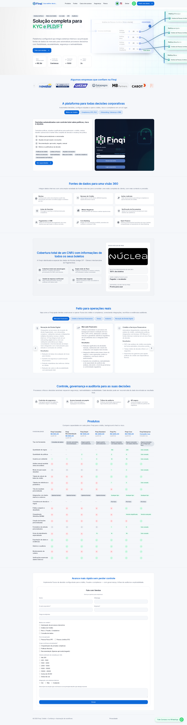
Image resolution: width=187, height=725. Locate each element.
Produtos (68, 3)
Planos (105, 3)
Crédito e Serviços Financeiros (82, 318)
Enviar (93, 702)
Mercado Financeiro (61, 318)
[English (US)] (121, 3)
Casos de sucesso (86, 3)
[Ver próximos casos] (151, 348)
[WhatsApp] (134, 3)
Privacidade (113, 718)
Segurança (97, 3)
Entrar (127, 3)
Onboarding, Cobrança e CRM (111, 112)
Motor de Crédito (72, 112)
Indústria (108, 318)
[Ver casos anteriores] (35, 348)
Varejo (99, 318)
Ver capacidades (42, 163)
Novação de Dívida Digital (124, 318)
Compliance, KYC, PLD (89, 112)
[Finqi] (37, 3)
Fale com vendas (40, 50)
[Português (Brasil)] (117, 3)
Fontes (75, 3)
